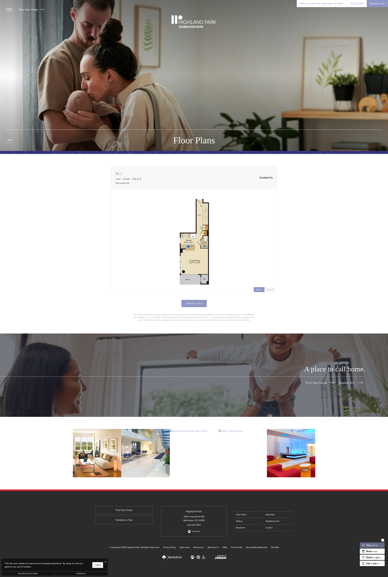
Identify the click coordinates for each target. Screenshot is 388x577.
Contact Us (80, 573)
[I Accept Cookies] (105, 562)
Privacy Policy (169, 547)
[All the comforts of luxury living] (145, 453)
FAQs (224, 547)
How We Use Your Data (28, 573)
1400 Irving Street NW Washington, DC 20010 (194, 518)
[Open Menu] (9, 9)
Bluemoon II (213, 547)
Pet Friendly (236, 547)
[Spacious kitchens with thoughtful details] (242, 431)
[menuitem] (249, 515)
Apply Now (185, 547)
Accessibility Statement (256, 547)
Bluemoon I (198, 547)
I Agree (98, 565)
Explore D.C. (347, 382)
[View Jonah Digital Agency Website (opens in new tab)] (220, 557)
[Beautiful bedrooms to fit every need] (194, 431)
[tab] (270, 289)
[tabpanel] (194, 241)
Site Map (275, 547)
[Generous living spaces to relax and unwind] (97, 453)
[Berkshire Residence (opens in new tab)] (172, 559)
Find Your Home (29, 10)
